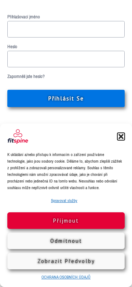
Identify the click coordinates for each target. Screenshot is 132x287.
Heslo (12, 47)
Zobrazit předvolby (66, 261)
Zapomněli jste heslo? (26, 76)
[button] (121, 136)
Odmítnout (66, 240)
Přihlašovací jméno (23, 17)
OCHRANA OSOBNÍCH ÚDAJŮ (66, 277)
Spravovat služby (64, 200)
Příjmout (66, 220)
